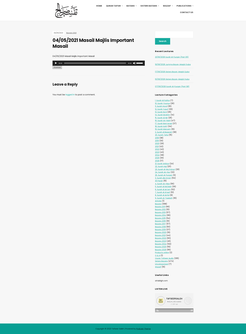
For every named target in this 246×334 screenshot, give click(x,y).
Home (99, 5)
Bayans (130, 5)
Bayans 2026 (160, 249)
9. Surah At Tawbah (163, 198)
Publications (184, 5)
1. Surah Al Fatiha (162, 100)
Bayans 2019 (160, 229)
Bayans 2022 (160, 238)
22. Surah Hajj (161, 166)
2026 (157, 161)
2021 (157, 146)
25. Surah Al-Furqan (163, 175)
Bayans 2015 (160, 218)
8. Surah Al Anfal (162, 195)
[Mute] (134, 63)
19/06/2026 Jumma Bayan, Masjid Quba (173, 64)
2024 (157, 155)
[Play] (56, 63)
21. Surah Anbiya (162, 163)
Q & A (157, 255)
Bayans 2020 (160, 232)
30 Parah (159, 180)
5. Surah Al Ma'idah (163, 186)
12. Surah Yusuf (161, 109)
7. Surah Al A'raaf (162, 192)
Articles (158, 201)
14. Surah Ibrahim (162, 115)
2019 (157, 140)
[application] (99, 63)
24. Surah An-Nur (162, 172)
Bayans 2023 (160, 241)
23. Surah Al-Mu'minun (165, 169)
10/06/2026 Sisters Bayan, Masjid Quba (172, 79)
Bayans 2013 (160, 212)
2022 (157, 149)
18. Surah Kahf (161, 126)
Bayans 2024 (160, 244)
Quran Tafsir (113, 5)
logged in (70, 94)
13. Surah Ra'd (161, 112)
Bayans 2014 (160, 215)
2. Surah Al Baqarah (163, 132)
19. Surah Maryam (163, 129)
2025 (157, 158)
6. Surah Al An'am (163, 189)
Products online (162, 252)
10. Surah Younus (162, 103)
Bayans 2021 (71, 33)
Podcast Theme (143, 328)
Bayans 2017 (160, 224)
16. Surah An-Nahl (162, 120)
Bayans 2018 (160, 226)
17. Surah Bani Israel (163, 123)
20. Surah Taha (161, 135)
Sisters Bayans (148, 5)
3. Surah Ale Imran (163, 178)
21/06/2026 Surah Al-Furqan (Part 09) (172, 57)
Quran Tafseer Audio (164, 258)
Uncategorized (161, 264)
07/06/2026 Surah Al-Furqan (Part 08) (172, 86)
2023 (157, 152)
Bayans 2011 (160, 206)
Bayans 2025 (160, 246)
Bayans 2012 (160, 209)
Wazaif (167, 5)
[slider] (140, 63)
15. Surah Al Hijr (161, 117)
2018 (157, 138)
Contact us (186, 12)
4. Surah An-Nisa (162, 183)
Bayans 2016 (160, 221)
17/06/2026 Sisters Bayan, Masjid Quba (172, 71)
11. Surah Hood (161, 106)
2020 (157, 143)
